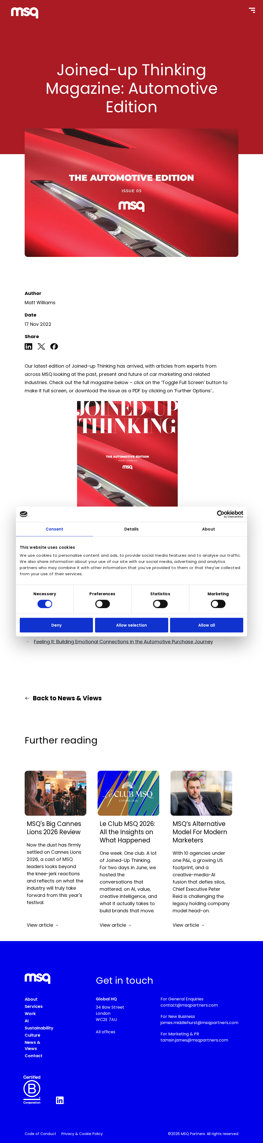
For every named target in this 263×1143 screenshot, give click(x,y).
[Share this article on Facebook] (54, 347)
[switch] (102, 604)
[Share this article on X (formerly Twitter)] (41, 347)
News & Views (32, 1045)
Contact (33, 1056)
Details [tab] (131, 529)
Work (30, 1014)
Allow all (206, 625)
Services (34, 1006)
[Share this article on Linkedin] (28, 347)
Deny (56, 625)
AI (27, 1021)
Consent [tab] (54, 529)
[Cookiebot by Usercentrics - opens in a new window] (220, 514)
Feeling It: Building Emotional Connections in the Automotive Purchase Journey (123, 641)
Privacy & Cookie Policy (82, 1133)
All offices (105, 1032)
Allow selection (131, 625)
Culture (32, 1035)
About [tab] (208, 529)
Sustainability (39, 1028)
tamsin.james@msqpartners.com (194, 1040)
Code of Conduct (40, 1133)
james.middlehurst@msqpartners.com (199, 1023)
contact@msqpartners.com (189, 1005)
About (31, 999)
